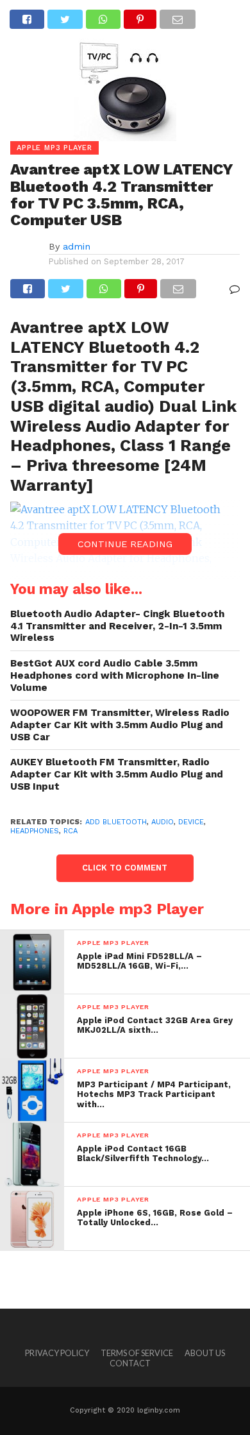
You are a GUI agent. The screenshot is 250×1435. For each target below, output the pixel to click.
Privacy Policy (57, 1353)
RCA (70, 831)
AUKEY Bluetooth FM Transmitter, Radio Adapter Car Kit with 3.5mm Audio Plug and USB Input (116, 774)
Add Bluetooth (116, 822)
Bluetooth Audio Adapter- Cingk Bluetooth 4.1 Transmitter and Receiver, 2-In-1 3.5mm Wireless (117, 625)
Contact (130, 1363)
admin (76, 246)
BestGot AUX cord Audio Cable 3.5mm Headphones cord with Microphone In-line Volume (114, 675)
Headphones (34, 831)
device (191, 822)
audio (162, 822)
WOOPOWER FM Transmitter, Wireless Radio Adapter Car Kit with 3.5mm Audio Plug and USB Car (119, 724)
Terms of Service (137, 1353)
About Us (205, 1353)
